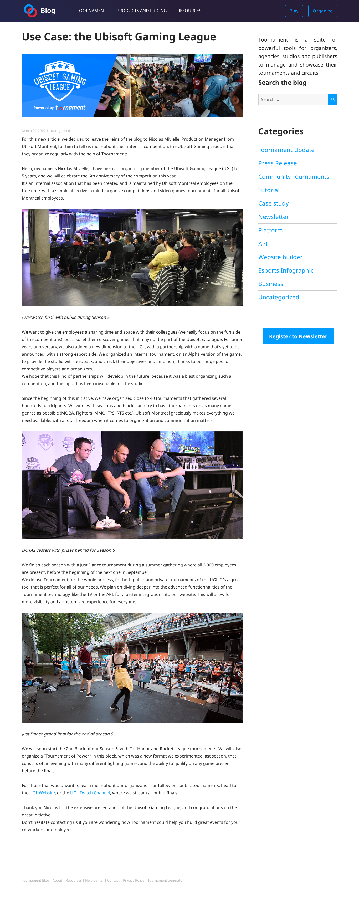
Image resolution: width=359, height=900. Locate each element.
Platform (270, 230)
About (57, 880)
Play (294, 11)
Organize (323, 11)
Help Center (94, 880)
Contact (113, 880)
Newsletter (273, 217)
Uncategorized (58, 130)
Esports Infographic (286, 270)
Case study (273, 203)
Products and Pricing (142, 10)
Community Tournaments (293, 176)
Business (270, 284)
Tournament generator (166, 880)
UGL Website (42, 793)
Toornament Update (286, 150)
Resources (189, 10)
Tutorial (269, 190)
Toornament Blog (35, 880)
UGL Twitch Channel (90, 793)
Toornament (91, 10)
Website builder (280, 257)
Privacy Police (133, 880)
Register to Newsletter (298, 336)
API (263, 243)
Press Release (277, 163)
